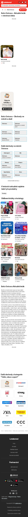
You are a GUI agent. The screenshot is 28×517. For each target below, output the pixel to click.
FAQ (14, 443)
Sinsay (9, 343)
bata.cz (3, 324)
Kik (7, 343)
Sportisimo (18, 343)
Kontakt (14, 446)
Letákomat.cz (18, 503)
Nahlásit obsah (14, 449)
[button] (22, 2)
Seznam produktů (14, 455)
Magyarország (12, 496)
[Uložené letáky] (19, 2)
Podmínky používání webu (14, 510)
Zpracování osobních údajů (13, 513)
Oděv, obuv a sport (10, 341)
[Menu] (25, 2)
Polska (18, 496)
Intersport (3, 343)
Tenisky (4, 193)
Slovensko (4, 498)
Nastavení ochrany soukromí (14, 507)
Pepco (13, 343)
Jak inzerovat (14, 467)
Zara (22, 343)
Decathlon (7, 344)
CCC (11, 344)
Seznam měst (14, 452)
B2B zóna (14, 470)
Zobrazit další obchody (13, 180)
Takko (2, 344)
